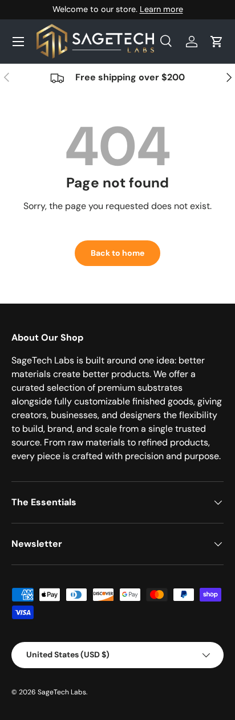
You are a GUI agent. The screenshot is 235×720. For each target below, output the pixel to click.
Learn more (161, 9)
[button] (216, 41)
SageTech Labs (62, 692)
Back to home (117, 253)
